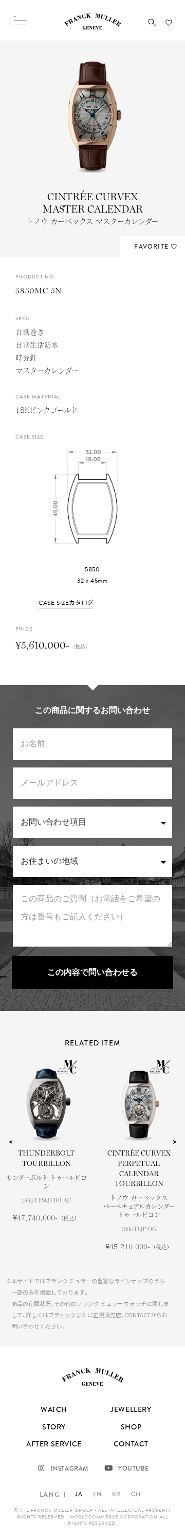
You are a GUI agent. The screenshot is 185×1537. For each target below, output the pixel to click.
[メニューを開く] (20, 20)
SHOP (131, 1427)
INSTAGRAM (69, 1468)
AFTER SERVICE (54, 1444)
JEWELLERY (130, 1409)
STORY (54, 1427)
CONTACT (137, 1315)
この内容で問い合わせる (92, 972)
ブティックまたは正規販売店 (84, 1315)
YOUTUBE (133, 1468)
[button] (152, 22)
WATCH (54, 1409)
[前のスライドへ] (10, 1141)
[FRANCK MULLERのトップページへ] (92, 27)
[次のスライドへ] (174, 1141)
